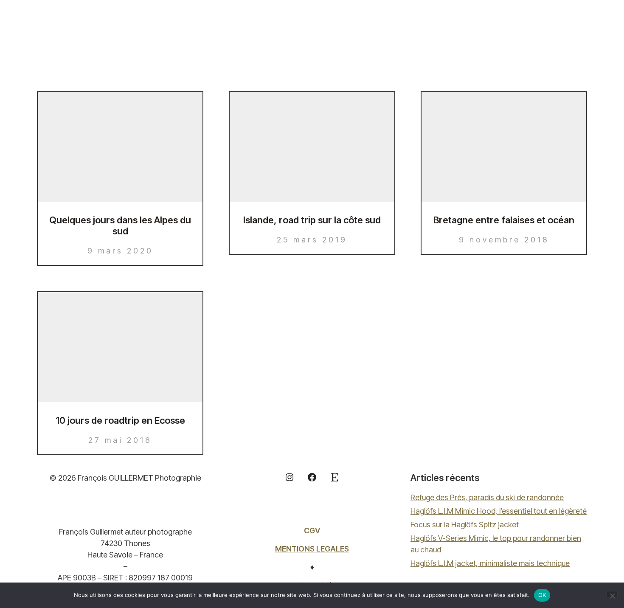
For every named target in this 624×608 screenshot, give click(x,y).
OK (542, 594)
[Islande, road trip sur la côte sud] (312, 147)
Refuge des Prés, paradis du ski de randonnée (487, 497)
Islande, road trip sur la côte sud (312, 219)
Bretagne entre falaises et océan (503, 219)
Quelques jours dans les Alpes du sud (120, 225)
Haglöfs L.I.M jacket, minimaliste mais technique (490, 563)
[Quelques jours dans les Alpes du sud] (120, 147)
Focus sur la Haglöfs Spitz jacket (464, 524)
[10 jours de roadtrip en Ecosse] (120, 347)
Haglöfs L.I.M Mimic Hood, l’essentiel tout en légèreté (498, 511)
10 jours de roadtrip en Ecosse (120, 420)
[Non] (612, 594)
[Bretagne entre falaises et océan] (504, 147)
